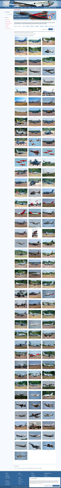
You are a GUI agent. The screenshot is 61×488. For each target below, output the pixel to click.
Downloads (20, 483)
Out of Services (20, 479)
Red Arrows (41, 26)
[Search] (55, 7)
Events (18, 7)
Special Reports (7, 478)
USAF (52, 26)
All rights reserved (17, 486)
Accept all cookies (56, 485)
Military (46, 26)
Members (29, 7)
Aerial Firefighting (20, 481)
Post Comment (8, 21)
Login (55, 0)
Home (6, 7)
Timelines (19, 480)
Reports (9, 7)
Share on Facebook (8, 23)
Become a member (50, 0)
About (33, 7)
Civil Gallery (32, 474)
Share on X (7, 24)
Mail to (6, 26)
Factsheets (14, 7)
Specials (22, 7)
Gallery (25, 7)
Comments (7, 19)
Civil (49, 26)
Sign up (34, 468)
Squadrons (36, 26)
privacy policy (40, 483)
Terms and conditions (24, 486)
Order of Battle (7, 484)
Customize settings (48, 485)
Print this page (7, 28)
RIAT (24, 26)
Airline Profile (7, 483)
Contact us (45, 474)
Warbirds (27, 26)
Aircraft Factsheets (8, 482)
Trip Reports (7, 474)
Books (19, 482)
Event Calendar (20, 474)
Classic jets (32, 26)
